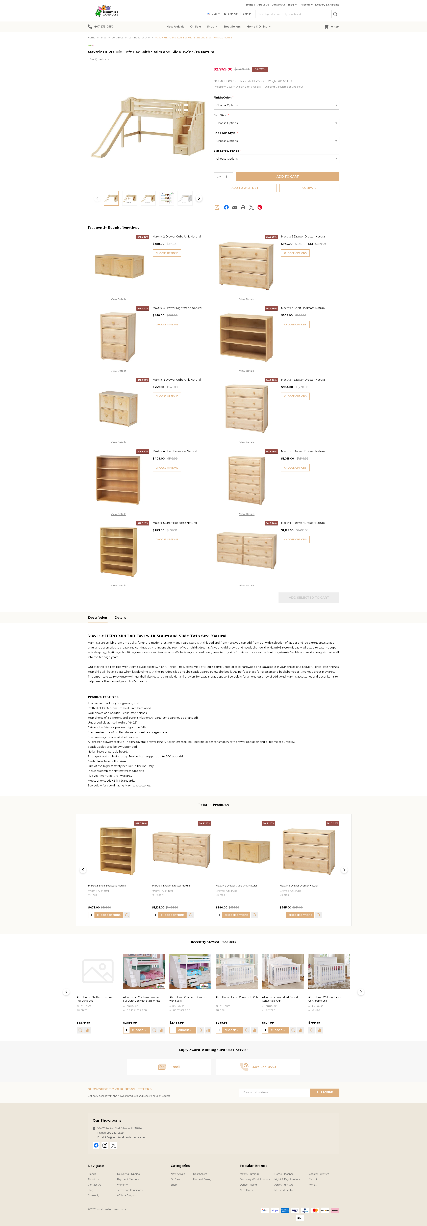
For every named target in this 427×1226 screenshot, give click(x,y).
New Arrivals (175, 26)
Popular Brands (253, 1166)
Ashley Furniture (283, 1184)
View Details (118, 299)
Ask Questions (99, 59)
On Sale (195, 26)
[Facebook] (226, 207)
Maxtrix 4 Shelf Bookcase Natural (175, 451)
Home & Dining (257, 26)
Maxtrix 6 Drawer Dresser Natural (303, 522)
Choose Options (167, 253)
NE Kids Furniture (284, 1190)
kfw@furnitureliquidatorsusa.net (125, 1137)
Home (91, 37)
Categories (180, 1166)
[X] (251, 207)
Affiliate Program (127, 1195)
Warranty (122, 1184)
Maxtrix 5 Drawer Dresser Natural (303, 451)
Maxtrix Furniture (250, 1173)
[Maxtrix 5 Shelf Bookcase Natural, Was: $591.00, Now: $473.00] (118, 851)
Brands (250, 4)
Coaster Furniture (319, 1173)
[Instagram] (105, 1145)
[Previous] (83, 869)
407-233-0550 (115, 1132)
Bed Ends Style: (226, 133)
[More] (216, 26)
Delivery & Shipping (327, 4)
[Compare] (115, 1030)
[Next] (344, 869)
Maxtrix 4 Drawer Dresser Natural (303, 379)
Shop (210, 26)
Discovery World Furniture (255, 1179)
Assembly (307, 4)
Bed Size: (221, 115)
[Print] (243, 207)
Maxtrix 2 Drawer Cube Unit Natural (177, 236)
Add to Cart (288, 176)
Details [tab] (120, 617)
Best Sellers (232, 26)
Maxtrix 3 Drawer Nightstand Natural (177, 308)
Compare (309, 187)
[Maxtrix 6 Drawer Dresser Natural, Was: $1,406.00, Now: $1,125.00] (181, 851)
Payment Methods (128, 1179)
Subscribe (325, 1092)
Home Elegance (284, 1173)
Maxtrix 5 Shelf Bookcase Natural (175, 522)
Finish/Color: (224, 97)
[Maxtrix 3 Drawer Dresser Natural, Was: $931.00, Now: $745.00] (309, 851)
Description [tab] (97, 617)
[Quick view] (126, 915)
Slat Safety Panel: (227, 151)
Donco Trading (248, 1184)
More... (313, 1184)
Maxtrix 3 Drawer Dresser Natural (303, 236)
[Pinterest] (260, 207)
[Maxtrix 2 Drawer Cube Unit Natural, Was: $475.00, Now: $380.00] (245, 851)
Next (199, 198)
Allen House (84, 1006)
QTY (219, 177)
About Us (263, 4)
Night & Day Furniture (287, 1179)
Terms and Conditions (129, 1190)
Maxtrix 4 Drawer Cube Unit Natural (177, 379)
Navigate (96, 1166)
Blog (291, 4)
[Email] (234, 207)
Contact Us (279, 4)
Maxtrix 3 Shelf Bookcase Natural (303, 308)
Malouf (313, 1179)
